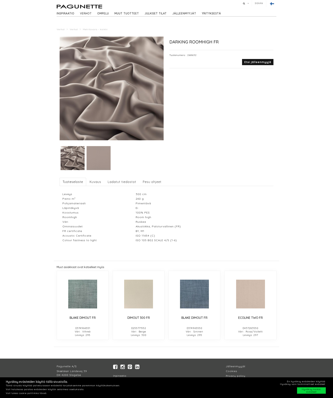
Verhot (86, 13)
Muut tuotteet (126, 13)
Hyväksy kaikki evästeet (311, 390)
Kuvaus (95, 182)
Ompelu (103, 13)
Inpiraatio (119, 375)
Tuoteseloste (73, 182)
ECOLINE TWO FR (250, 318)
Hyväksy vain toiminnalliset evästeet (302, 384)
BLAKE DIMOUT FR (83, 318)
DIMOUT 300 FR (138, 318)
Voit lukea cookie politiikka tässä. (26, 393)
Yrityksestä (211, 13)
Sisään (259, 3)
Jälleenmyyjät (184, 13)
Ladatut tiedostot (122, 182)
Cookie (231, 371)
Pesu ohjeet (152, 182)
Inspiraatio (65, 13)
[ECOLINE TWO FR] (250, 294)
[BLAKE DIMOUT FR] (82, 294)
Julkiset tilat (156, 13)
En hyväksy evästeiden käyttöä (306, 381)
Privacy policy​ (235, 375)
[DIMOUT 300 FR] (138, 294)
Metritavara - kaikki (95, 29)
